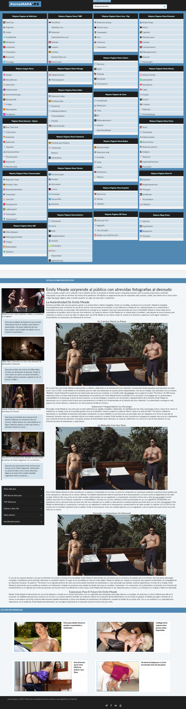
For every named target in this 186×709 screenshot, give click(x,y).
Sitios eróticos (9, 515)
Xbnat (99, 167)
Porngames (10, 114)
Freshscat (101, 42)
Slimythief (101, 79)
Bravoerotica (147, 142)
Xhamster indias (58, 96)
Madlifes (100, 204)
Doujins (145, 94)
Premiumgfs (147, 62)
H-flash (9, 104)
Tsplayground (11, 204)
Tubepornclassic (58, 75)
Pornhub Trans (12, 184)
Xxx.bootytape (57, 174)
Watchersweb (11, 166)
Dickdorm (10, 251)
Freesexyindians (58, 116)
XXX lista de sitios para (13, 496)
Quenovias (10, 142)
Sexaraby (100, 157)
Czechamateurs (149, 47)
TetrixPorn (55, 22)
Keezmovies (56, 62)
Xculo (144, 127)
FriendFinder (102, 100)
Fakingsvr (146, 204)
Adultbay (55, 204)
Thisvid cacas (102, 27)
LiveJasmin (10, 47)
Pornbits (54, 179)
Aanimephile (147, 79)
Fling (99, 110)
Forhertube (56, 148)
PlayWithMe (11, 37)
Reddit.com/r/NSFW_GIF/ (107, 235)
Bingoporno (147, 231)
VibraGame (10, 42)
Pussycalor (146, 166)
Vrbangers (146, 189)
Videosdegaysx (12, 232)
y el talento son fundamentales (107, 401)
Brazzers (146, 57)
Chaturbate (10, 52)
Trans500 (10, 199)
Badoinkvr (146, 179)
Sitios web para (10, 489)
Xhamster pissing (104, 22)
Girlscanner (56, 184)
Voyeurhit (10, 147)
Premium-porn (148, 37)
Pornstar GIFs (103, 220)
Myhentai (146, 109)
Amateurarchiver (12, 152)
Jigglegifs (101, 225)
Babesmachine (148, 137)
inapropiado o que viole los (56, 295)
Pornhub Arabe (103, 147)
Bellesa (54, 152)
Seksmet (146, 221)
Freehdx (54, 121)
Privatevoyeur (11, 157)
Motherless (102, 172)
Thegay (9, 242)
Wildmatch (101, 105)
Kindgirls (146, 152)
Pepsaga (100, 74)
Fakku (144, 89)
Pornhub (54, 52)
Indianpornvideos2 (59, 111)
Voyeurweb (10, 161)
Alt (98, 115)
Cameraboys (56, 157)
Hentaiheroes (11, 79)
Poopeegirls (102, 32)
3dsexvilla (10, 84)
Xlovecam (10, 57)
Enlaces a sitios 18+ (11, 509)
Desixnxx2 (55, 106)
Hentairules (147, 84)
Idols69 (54, 241)
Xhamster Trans (12, 179)
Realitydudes (11, 246)
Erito (53, 250)
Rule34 (145, 99)
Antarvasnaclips (58, 126)
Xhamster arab (103, 152)
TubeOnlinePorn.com (60, 37)
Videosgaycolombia (14, 237)
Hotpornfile (56, 199)
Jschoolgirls (56, 245)
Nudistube (10, 137)
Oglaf (99, 69)
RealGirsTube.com (58, 57)
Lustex (54, 189)
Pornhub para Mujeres (60, 143)
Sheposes (146, 157)
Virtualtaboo (147, 199)
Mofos (145, 27)
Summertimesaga (13, 94)
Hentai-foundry (148, 75)
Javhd (53, 226)
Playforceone (11, 89)
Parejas (100, 199)
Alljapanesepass (58, 236)
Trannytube (10, 194)
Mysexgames (11, 109)
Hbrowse (100, 64)
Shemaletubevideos (14, 189)
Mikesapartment (149, 52)
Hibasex (100, 177)
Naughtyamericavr (150, 184)
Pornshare (55, 194)
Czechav (145, 42)
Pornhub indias (57, 101)
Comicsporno (102, 84)
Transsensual (11, 219)
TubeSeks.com (57, 27)
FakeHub (146, 32)
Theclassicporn (57, 79)
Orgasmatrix (147, 226)
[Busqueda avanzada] (164, 6)
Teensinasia (147, 132)
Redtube (54, 42)
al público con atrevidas (110, 290)
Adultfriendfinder (104, 130)
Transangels (11, 214)
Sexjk (99, 162)
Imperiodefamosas (150, 161)
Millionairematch (104, 120)
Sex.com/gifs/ (103, 230)
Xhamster (55, 32)
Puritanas (146, 236)
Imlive (8, 32)
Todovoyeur (11, 132)
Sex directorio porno (12, 522)
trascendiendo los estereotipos (58, 317)
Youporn (54, 47)
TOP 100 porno (10, 502)
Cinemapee (101, 47)
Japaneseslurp (57, 260)
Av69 (53, 231)
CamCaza (10, 22)
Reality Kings (147, 22)
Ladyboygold (11, 209)
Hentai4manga (148, 114)
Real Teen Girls (12, 127)
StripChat (10, 27)
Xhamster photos (149, 147)
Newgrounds (11, 99)
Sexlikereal (147, 194)
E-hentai (146, 104)
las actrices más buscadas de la (93, 308)
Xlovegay (10, 62)
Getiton (100, 125)
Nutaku (9, 75)
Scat (99, 37)
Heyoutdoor (56, 255)
